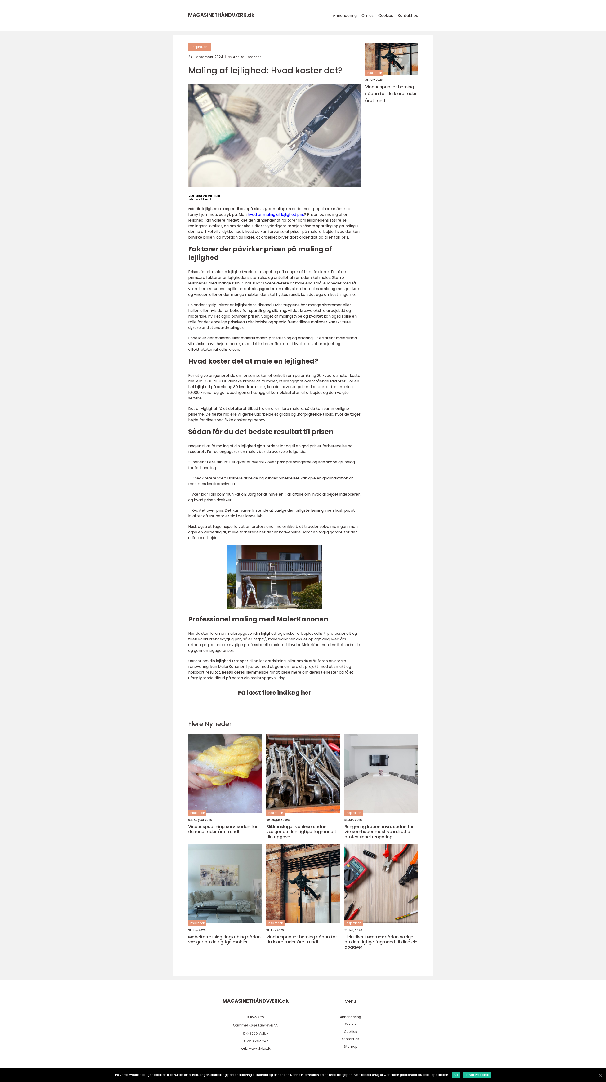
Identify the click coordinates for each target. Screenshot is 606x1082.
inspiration (199, 47)
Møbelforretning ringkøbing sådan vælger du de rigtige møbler (224, 939)
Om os (367, 15)
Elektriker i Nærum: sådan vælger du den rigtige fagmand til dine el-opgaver (381, 942)
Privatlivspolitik (477, 1075)
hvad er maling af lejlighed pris (276, 214)
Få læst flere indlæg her (274, 692)
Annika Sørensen (247, 56)
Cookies (385, 15)
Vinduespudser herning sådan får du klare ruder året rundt (391, 93)
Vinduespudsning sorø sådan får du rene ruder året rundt (223, 829)
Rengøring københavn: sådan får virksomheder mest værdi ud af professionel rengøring (379, 831)
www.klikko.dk (260, 1048)
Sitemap (350, 1046)
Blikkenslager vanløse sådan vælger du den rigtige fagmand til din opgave (302, 831)
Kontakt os (408, 15)
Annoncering (345, 15)
